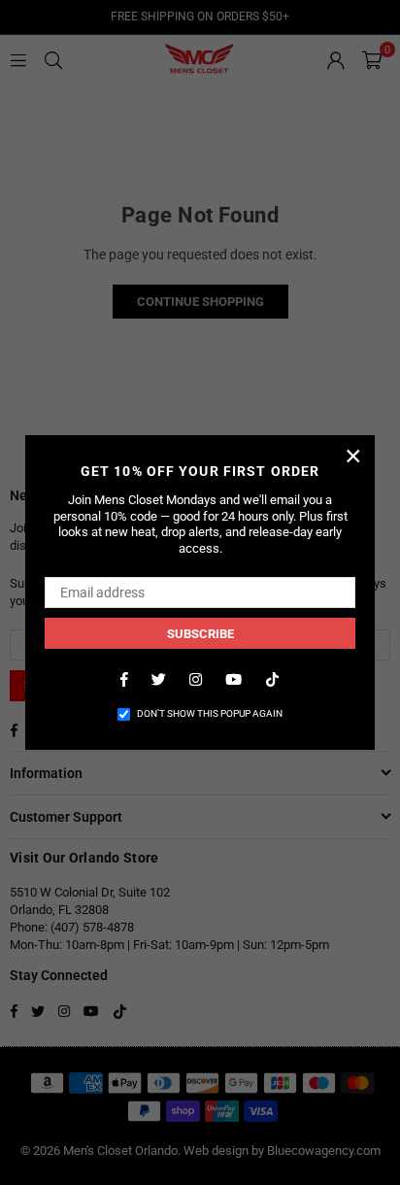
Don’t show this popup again (210, 713)
